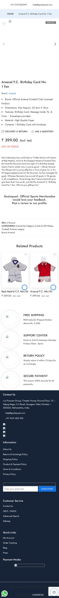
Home (10, 14)
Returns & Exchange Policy (15, 454)
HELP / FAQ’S (9, 511)
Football (5, 229)
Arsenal (12, 93)
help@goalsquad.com (15, 412)
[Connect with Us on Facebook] (18, 424)
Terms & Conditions (12, 469)
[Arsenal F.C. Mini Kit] (43, 270)
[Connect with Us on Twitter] (16, 436)
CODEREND (38, 594)
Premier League (17, 229)
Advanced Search (11, 516)
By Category (28, 225)
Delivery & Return (16, 131)
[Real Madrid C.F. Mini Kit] (15, 270)
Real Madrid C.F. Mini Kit (15, 291)
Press (5, 552)
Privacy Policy (9, 474)
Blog (5, 547)
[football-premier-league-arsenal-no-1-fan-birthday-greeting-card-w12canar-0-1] (29, 47)
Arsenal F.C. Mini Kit (41, 291)
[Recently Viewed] (54, 592)
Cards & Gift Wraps (44, 225)
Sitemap (6, 521)
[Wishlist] (4, 23)
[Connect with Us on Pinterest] (17, 432)
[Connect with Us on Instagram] (18, 428)
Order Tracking (10, 542)
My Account (8, 537)
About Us (7, 449)
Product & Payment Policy (14, 464)
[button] (24, 287)
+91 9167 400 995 (14, 418)
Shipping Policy (10, 459)
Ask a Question (44, 131)
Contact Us (8, 506)
